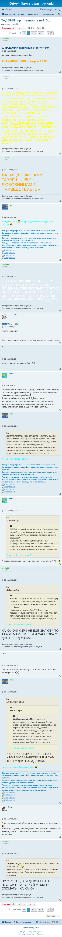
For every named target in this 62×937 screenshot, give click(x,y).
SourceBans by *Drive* (31, 927)
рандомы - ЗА (10, 323)
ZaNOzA (11, 373)
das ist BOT (12, 315)
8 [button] (48, 33)
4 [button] (39, 33)
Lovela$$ (5, 38)
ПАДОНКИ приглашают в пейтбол (26, 20)
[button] (24, 33)
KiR (11, 205)
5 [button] (42, 33)
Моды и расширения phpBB (31, 932)
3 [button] (35, 33)
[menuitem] (8, 10)
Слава (4, 347)
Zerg (10, 807)
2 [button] (32, 33)
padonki (15, 24)
